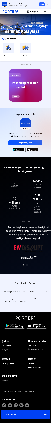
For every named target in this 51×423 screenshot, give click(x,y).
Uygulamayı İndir (25, 142)
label (42, 4)
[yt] (27, 405)
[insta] (16, 405)
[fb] (4, 405)
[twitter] (10, 405)
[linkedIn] (21, 405)
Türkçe (33, 11)
